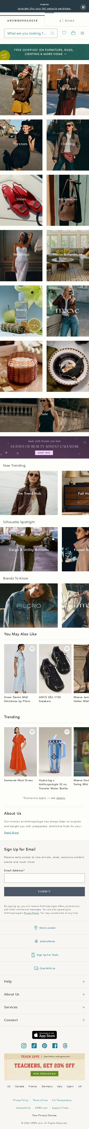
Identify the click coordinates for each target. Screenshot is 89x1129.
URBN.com (41, 1108)
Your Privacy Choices (44, 1115)
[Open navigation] (82, 33)
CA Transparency (61, 1100)
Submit (44, 891)
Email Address (13, 870)
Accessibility (23, 1108)
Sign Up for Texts (47, 954)
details (60, 798)
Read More (11, 832)
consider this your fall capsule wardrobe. (44, 8)
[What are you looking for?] (52, 33)
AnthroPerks (47, 941)
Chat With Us (47, 968)
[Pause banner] (83, 7)
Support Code (60, 1108)
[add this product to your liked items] (32, 648)
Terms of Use (40, 1100)
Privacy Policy (31, 913)
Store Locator (47, 927)
